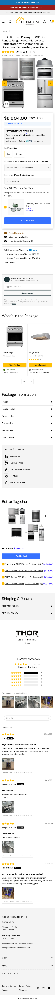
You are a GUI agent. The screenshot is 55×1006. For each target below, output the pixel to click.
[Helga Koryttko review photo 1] (8, 807)
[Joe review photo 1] (8, 764)
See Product (29, 211)
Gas (8, 154)
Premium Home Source (30, 998)
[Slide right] (50, 83)
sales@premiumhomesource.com (16, 947)
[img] (8, 734)
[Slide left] (4, 83)
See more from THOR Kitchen (27, 641)
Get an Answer (27, 293)
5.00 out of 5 (34, 664)
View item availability (18, 237)
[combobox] (27, 167)
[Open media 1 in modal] (27, 83)
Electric (19, 154)
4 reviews (30, 52)
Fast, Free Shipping (27, 12)
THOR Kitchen (14, 55)
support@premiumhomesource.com (17, 943)
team (14, 304)
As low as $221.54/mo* (24, 141)
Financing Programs (42, 12)
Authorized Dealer (12, 12)
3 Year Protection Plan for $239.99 (23, 254)
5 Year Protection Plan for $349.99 (23, 258)
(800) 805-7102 (8, 922)
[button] (3, 22)
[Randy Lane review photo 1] (8, 893)
